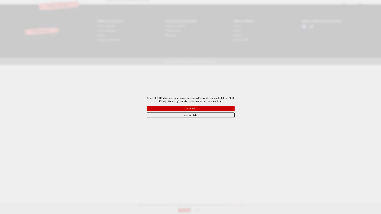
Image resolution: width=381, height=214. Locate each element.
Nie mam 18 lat (190, 115)
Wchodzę (190, 108)
